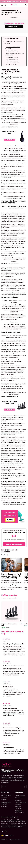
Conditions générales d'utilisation (18, 806)
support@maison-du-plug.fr (6, 803)
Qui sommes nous (20, 795)
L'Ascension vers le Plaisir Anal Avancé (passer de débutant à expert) (11, 576)
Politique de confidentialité (19, 811)
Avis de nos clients (6, 795)
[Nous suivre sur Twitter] (2, 831)
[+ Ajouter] (20, 620)
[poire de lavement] (14, 136)
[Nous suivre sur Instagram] (6, 831)
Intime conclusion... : (11, 64)
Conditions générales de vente (20, 801)
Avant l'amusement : (11, 51)
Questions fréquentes (4, 798)
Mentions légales (19, 798)
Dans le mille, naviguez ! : (12, 62)
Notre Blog (4, 806)
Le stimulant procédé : (12, 57)
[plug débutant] (14, 406)
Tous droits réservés (17, 839)
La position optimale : (12, 59)
